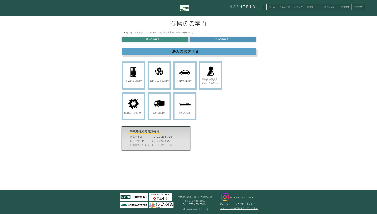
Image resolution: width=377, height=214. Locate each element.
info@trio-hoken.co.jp (198, 209)
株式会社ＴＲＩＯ (242, 6)
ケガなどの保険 (209, 83)
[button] (345, 7)
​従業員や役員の (209, 79)
